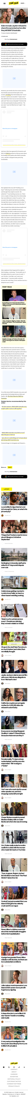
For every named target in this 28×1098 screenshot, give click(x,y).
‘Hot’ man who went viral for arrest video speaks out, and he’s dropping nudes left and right (13, 791)
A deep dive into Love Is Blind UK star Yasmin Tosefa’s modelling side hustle (13, 1015)
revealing (8, 94)
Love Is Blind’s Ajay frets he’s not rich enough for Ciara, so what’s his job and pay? (14, 509)
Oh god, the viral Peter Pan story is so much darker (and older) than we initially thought (13, 649)
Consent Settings (14, 1084)
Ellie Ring (7, 39)
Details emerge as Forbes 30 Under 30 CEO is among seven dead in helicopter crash (13, 340)
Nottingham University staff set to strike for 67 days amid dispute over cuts (13, 565)
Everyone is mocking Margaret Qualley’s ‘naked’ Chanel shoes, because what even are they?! (13, 733)
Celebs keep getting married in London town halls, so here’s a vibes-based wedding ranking (12, 593)
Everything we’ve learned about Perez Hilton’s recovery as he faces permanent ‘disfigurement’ (14, 304)
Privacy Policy (14, 1086)
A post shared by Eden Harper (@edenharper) (14, 144)
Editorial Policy (14, 1079)
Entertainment (13, 39)
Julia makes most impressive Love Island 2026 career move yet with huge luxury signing (14, 987)
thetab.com (11, 1092)
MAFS (10, 467)
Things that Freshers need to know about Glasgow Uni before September (14, 537)
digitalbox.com (15, 1096)
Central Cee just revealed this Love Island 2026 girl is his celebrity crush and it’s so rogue (14, 903)
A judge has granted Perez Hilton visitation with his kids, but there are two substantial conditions (14, 959)
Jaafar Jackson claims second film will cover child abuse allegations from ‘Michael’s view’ (14, 677)
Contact (14, 1069)
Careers (14, 1074)
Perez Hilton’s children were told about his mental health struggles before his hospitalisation (13, 931)
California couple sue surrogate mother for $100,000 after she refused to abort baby (13, 705)
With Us (8, 153)
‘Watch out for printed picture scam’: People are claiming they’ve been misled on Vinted (12, 621)
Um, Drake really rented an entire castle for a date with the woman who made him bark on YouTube (13, 847)
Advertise (14, 1076)
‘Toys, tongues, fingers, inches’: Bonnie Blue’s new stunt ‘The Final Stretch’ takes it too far (14, 322)
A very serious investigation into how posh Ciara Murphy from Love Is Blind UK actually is (14, 1043)
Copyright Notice (14, 1081)
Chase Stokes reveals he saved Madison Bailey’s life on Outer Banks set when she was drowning (14, 819)
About (14, 1072)
